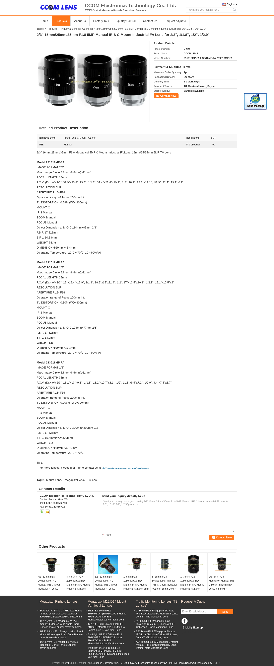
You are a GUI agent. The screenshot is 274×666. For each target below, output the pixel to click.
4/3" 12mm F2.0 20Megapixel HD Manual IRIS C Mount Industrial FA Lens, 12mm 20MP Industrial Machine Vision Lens (50, 586)
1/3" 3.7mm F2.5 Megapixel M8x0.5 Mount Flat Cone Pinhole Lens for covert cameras (59, 645)
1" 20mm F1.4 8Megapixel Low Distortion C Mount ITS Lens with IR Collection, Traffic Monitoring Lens (155, 624)
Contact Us (150, 20)
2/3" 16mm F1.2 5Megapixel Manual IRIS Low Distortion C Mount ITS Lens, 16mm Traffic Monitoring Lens (157, 634)
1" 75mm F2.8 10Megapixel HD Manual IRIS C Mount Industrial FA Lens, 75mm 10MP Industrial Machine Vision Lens (192, 586)
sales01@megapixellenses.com (114, 468)
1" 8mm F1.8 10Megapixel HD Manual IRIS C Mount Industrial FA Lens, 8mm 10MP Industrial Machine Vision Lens (136, 586)
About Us (80, 20)
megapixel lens (74, 479)
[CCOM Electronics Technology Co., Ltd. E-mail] (47, 512)
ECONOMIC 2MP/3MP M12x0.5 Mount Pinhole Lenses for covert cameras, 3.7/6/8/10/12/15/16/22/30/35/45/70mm (61, 613)
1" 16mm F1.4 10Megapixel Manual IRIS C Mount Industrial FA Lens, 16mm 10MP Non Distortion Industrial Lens (164, 586)
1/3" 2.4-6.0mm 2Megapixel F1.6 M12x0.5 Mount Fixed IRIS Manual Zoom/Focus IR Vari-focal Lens (106, 627)
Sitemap (197, 627)
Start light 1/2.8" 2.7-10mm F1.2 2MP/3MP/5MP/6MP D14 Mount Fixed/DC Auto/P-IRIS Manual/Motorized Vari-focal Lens (106, 639)
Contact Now (168, 95)
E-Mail (187, 627)
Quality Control (126, 20)
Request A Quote (175, 20)
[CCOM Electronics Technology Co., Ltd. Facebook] (185, 622)
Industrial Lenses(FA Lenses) (77, 28)
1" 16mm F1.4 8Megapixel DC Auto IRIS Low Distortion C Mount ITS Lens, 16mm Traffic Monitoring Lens (157, 613)
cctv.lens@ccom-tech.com (138, 468)
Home (44, 20)
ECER (216, 663)
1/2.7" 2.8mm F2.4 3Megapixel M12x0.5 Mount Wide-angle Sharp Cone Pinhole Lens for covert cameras (61, 634)
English (231, 4)
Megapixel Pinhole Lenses (58, 601)
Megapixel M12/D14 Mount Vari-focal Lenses (107, 603)
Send (225, 611)
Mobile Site (190, 632)
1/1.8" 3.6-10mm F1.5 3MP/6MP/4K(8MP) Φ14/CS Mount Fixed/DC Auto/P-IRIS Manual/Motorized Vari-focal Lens (107, 615)
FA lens (92, 479)
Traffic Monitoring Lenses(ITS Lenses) (157, 603)
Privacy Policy (60, 663)
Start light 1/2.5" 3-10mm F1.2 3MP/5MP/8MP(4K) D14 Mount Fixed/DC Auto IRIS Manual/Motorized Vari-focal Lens (108, 652)
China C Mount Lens (80, 663)
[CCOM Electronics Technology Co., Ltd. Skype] (42, 512)
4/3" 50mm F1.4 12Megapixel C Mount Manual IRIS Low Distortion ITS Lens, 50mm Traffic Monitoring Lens (157, 645)
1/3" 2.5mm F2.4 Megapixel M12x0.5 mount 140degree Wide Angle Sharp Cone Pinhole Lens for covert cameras (60, 624)
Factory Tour (101, 20)
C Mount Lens (52, 479)
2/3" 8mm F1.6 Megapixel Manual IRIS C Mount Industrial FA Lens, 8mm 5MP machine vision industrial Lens (221, 586)
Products (61, 20)
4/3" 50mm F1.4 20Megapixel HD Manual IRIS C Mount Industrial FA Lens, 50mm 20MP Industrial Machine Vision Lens (78, 586)
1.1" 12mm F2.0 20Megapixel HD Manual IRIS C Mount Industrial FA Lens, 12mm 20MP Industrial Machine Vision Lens (107, 586)
